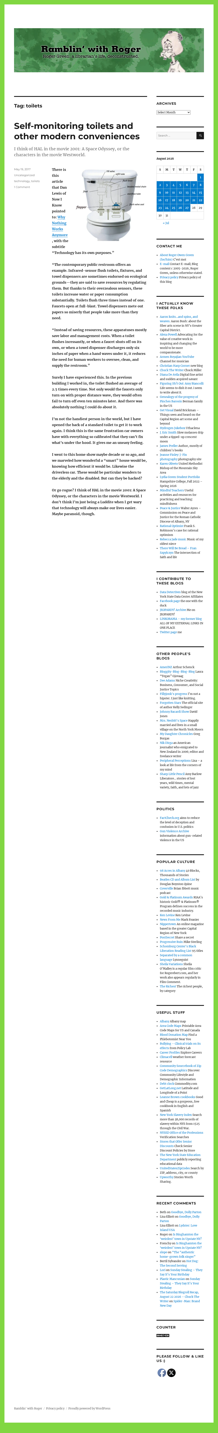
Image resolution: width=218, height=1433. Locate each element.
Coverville (166, 888)
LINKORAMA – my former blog (181, 619)
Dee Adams (167, 680)
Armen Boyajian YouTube (177, 357)
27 (187, 208)
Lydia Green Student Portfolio (180, 477)
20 (187, 200)
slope (163, 1252)
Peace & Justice (170, 508)
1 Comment (22, 187)
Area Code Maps (170, 1026)
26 (180, 208)
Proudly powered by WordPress (89, 1408)
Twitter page (168, 632)
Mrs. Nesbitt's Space (174, 720)
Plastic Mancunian (172, 1279)
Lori (162, 1270)
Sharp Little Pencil (172, 774)
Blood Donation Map (174, 1035)
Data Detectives (170, 592)
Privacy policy (169, 277)
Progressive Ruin (171, 942)
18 (173, 200)
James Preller (169, 446)
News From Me (170, 919)
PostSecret (167, 937)
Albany (164, 1021)
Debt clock (167, 1084)
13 (187, 192)
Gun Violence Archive (174, 831)
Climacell (166, 1057)
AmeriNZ (166, 667)
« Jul (166, 223)
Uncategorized (24, 175)
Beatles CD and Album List (177, 879)
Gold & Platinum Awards (176, 897)
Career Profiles (170, 1052)
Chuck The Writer (172, 370)
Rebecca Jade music (173, 539)
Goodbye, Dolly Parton (186, 1212)
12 (180, 192)
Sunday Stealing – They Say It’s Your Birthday (180, 1283)
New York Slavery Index (176, 1115)
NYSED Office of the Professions (181, 1133)
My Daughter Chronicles (176, 734)
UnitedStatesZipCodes (175, 1168)
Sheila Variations (171, 964)
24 (167, 208)
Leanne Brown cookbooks (177, 1097)
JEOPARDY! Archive (173, 610)
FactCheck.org (169, 818)
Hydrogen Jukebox (172, 428)
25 (173, 208)
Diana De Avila (169, 374)
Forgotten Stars (170, 703)
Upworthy (167, 1177)
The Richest (168, 986)
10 (166, 192)
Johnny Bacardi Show (174, 712)
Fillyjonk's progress (173, 694)
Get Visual (167, 410)
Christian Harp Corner (175, 366)
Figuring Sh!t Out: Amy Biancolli (182, 383)
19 (180, 200)
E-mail (164, 264)
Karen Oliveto (169, 464)
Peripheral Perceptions (175, 761)
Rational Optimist (172, 526)
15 (200, 192)
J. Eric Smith (168, 432)
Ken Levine (167, 915)
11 (173, 192)
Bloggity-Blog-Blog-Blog (177, 671)
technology (22, 181)
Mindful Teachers (172, 490)
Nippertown (168, 924)
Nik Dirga (166, 743)
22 (200, 200)
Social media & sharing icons (85, 1430)
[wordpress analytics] (180, 1335)
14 (193, 192)
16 (160, 200)
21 (193, 200)
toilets (35, 181)
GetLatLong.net (170, 1088)
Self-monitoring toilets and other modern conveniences (77, 131)
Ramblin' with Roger (28, 1408)
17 (166, 200)
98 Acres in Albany (172, 871)
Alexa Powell (168, 334)
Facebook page (170, 601)
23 (160, 208)
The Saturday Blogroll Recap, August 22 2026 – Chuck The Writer (179, 1297)
